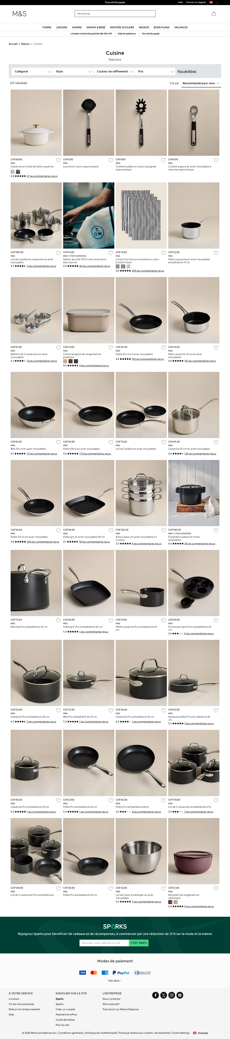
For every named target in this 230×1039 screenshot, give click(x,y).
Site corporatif (111, 1004)
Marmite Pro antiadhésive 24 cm (29, 626)
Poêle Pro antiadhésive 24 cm (80, 895)
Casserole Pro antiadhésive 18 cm (30, 806)
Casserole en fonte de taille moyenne (32, 166)
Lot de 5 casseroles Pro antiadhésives (32, 895)
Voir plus (114, 980)
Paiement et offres (66, 1014)
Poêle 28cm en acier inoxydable (81, 448)
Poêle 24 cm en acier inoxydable (134, 354)
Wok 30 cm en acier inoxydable (28, 448)
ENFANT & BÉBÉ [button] (96, 27)
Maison (25, 43)
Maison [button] (144, 27)
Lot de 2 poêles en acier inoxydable (136, 448)
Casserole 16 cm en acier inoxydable (189, 448)
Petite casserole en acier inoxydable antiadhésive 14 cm (189, 261)
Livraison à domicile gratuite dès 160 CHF (91, 33)
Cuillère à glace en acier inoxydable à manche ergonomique (189, 168)
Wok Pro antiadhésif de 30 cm (80, 716)
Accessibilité (162, 1032)
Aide (11, 1014)
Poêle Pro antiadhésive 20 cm (80, 806)
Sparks (59, 998)
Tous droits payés (150, 33)
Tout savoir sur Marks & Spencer (121, 1009)
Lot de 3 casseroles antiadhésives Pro (189, 806)
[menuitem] (47, 27)
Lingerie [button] (61, 27)
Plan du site (62, 1025)
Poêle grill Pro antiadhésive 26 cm (82, 626)
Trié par (174, 83)
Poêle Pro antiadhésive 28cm (132, 806)
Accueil (13, 43)
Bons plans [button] (161, 27)
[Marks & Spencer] (19, 14)
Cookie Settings (180, 1032)
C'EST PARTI (139, 943)
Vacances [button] (181, 27)
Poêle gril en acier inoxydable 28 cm (84, 536)
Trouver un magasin (196, 2)
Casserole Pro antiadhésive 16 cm (135, 716)
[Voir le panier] (213, 13)
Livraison (14, 998)
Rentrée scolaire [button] (122, 27)
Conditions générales (71, 1032)
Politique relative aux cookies (136, 1032)
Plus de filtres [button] (187, 71)
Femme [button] (46, 27)
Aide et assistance (127, 33)
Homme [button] (77, 27)
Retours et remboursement (24, 1009)
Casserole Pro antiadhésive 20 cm (30, 716)
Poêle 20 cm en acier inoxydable (29, 536)
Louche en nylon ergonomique (80, 166)
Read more (115, 59)
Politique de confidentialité (101, 1032)
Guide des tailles (65, 1019)
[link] (211, 2)
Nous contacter (112, 998)
